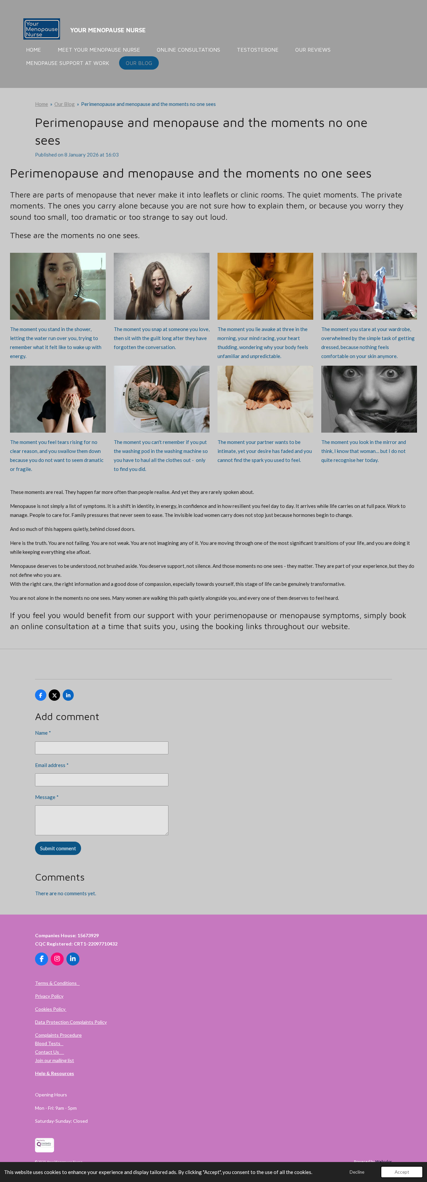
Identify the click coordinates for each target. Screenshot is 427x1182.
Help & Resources (54, 1073)
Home (41, 104)
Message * (47, 797)
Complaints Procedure (58, 1035)
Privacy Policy (49, 996)
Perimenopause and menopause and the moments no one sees (148, 104)
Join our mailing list (54, 1060)
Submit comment (58, 848)
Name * (43, 733)
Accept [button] (402, 1172)
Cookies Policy (50, 1009)
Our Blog (64, 104)
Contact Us (49, 1052)
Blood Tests (49, 1043)
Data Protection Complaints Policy (71, 1022)
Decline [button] (357, 1172)
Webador (383, 1161)
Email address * (52, 765)
